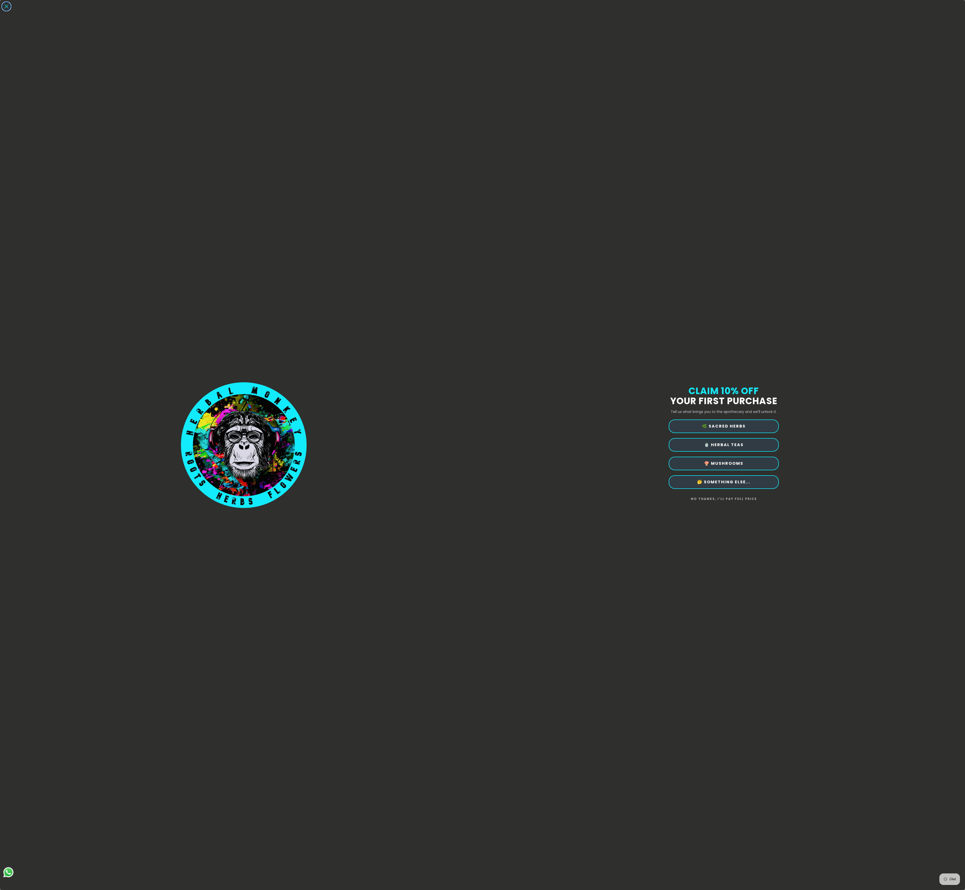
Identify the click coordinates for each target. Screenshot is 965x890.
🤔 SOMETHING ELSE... (723, 482)
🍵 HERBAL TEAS (724, 445)
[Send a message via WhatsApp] (8, 872)
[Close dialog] (6, 6)
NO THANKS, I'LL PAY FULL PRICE (724, 499)
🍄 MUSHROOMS (723, 463)
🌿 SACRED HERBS (724, 426)
